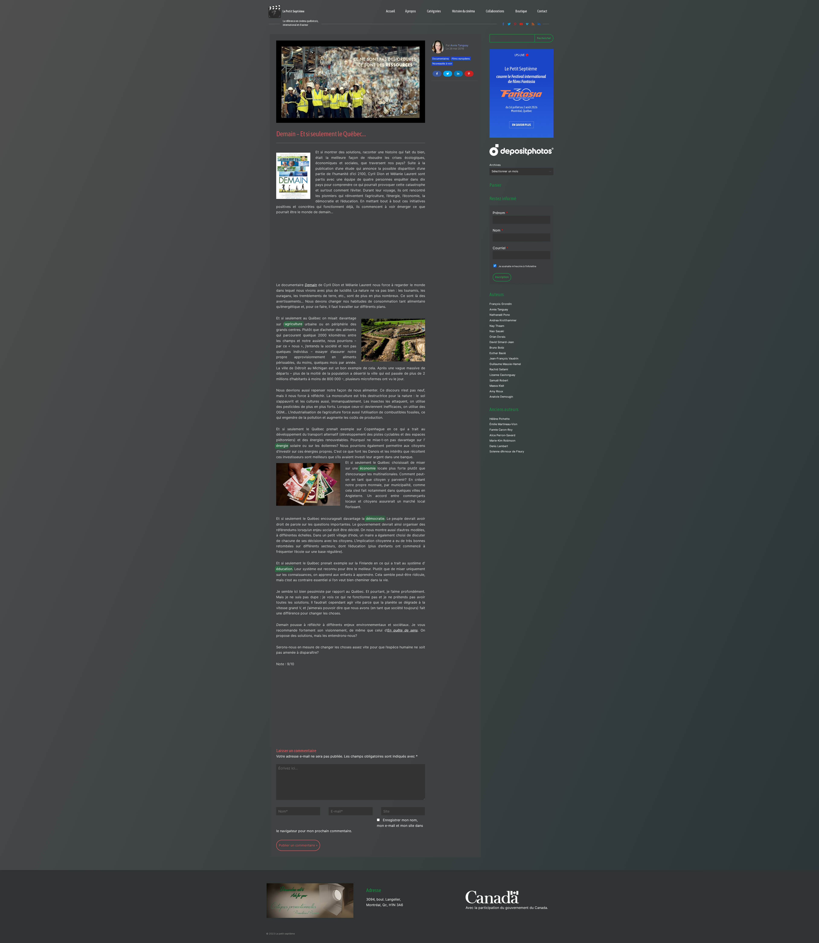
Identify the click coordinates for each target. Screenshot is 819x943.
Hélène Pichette (499, 418)
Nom (498, 230)
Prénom (500, 213)
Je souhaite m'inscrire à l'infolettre (517, 266)
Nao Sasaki (496, 331)
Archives (495, 165)
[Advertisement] (350, 251)
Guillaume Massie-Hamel (505, 364)
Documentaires (440, 58)
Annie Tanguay (459, 45)
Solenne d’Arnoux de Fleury (506, 451)
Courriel (500, 248)
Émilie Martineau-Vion (503, 424)
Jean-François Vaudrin (503, 358)
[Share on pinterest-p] (469, 74)
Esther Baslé (497, 353)
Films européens (461, 58)
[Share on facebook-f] (437, 74)
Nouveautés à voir (442, 63)
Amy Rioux (496, 391)
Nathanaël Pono (499, 314)
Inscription (502, 277)
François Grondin (500, 304)
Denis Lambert (498, 446)
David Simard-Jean (501, 342)
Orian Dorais (497, 336)
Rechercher (544, 38)
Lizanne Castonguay (502, 375)
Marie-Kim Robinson (502, 440)
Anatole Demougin (501, 396)
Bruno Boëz (496, 347)
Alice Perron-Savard (502, 435)
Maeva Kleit (496, 385)
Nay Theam (496, 325)
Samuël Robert (498, 380)
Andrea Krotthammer (503, 320)
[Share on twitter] (447, 74)
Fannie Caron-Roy (501, 429)
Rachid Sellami (498, 369)
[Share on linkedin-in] (458, 74)
